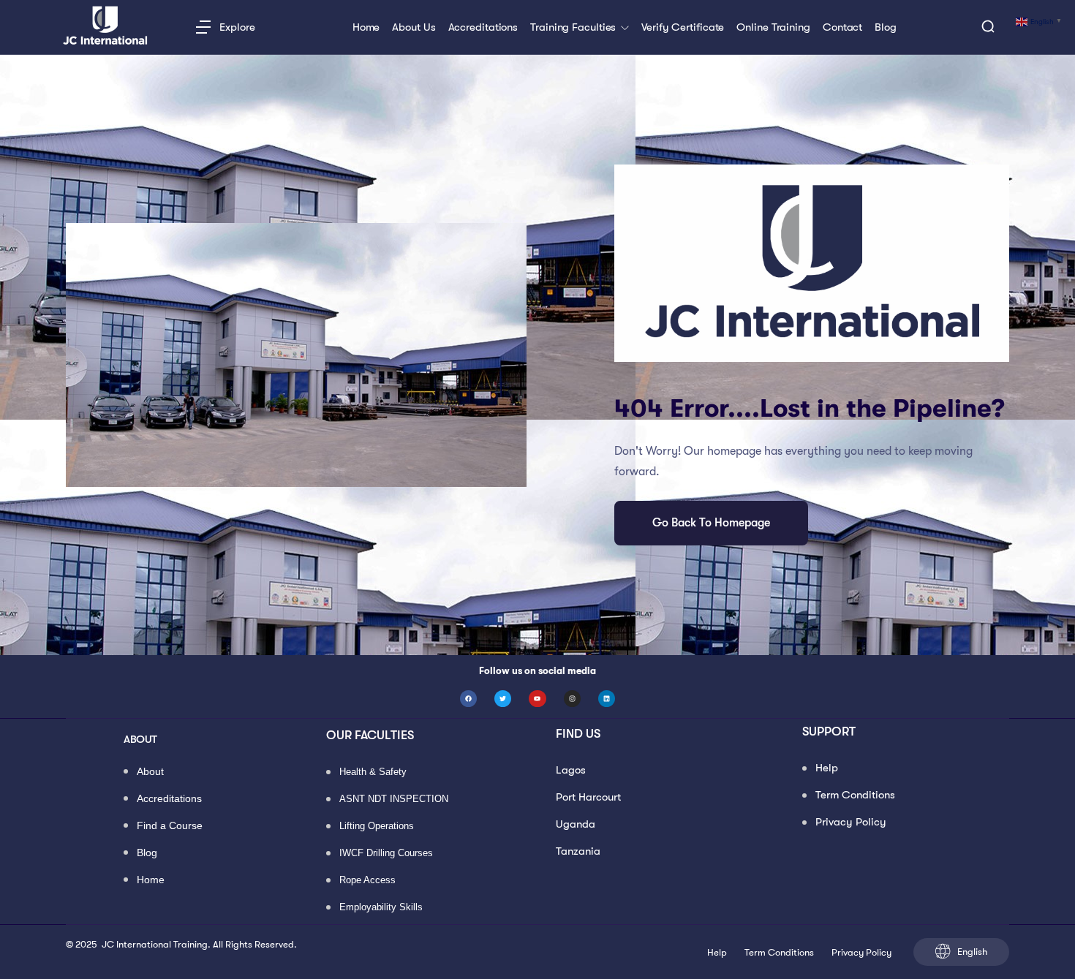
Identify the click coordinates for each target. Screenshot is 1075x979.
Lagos (571, 769)
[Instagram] (572, 698)
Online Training (773, 27)
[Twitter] (502, 698)
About (150, 772)
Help (826, 767)
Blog (886, 27)
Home (366, 27)
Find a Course (170, 826)
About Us (413, 27)
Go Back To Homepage (711, 522)
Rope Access (367, 881)
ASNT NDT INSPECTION (393, 799)
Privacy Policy (850, 821)
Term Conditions (855, 794)
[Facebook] (468, 698)
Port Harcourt (588, 797)
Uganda (575, 824)
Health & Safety (373, 772)
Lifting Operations (376, 826)
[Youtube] (537, 698)
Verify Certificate (682, 27)
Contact (842, 27)
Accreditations (483, 27)
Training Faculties (574, 28)
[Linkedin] (606, 698)
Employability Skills (381, 908)
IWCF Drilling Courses (386, 854)
